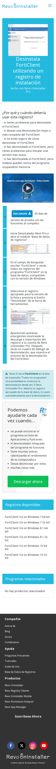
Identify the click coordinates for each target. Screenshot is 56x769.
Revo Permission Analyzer (19, 701)
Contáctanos (12, 642)
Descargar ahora (28, 481)
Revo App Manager (15, 707)
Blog (7, 631)
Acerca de (10, 626)
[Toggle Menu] (50, 6)
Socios (8, 636)
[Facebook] (10, 745)
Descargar (20, 213)
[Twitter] (22, 745)
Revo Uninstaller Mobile (18, 696)
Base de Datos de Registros (20, 672)
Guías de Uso (12, 666)
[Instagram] (33, 745)
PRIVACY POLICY (38, 763)
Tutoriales (10, 661)
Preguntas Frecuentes (17, 655)
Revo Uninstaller (14, 685)
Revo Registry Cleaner (17, 690)
